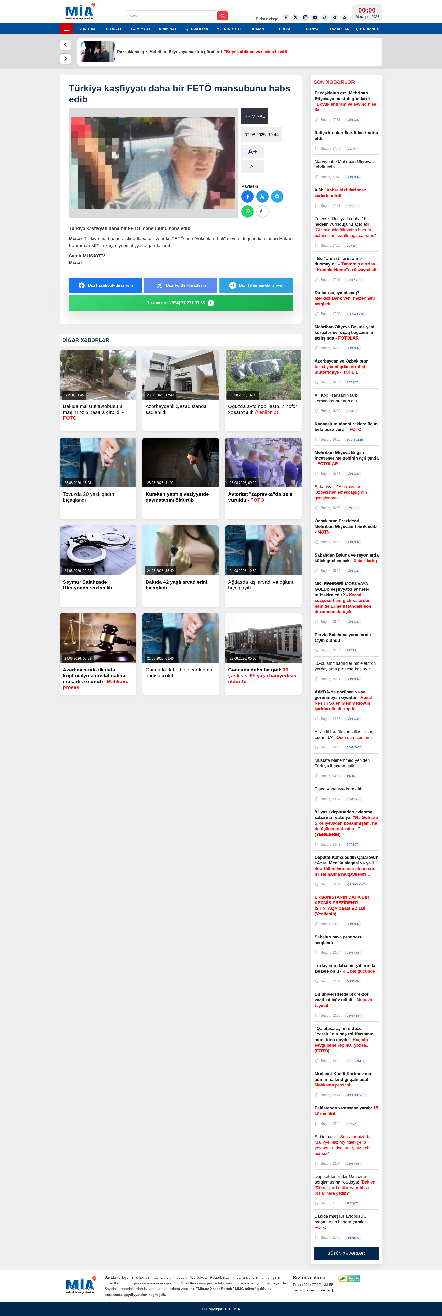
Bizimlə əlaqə (267, 19)
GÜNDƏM (86, 29)
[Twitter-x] (296, 17)
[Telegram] (334, 17)
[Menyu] (66, 28)
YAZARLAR (339, 29)
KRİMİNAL (168, 29)
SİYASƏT (114, 29)
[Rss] (344, 17)
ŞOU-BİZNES (367, 29)
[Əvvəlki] (65, 45)
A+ (253, 151)
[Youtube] (315, 17)
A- (252, 167)
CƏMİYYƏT (141, 29)
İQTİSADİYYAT (198, 29)
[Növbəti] (65, 58)
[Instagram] (305, 17)
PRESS (285, 29)
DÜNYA (312, 29)
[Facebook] (286, 17)
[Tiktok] (325, 17)
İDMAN (258, 29)
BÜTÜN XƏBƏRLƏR (346, 1253)
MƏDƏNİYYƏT (229, 29)
